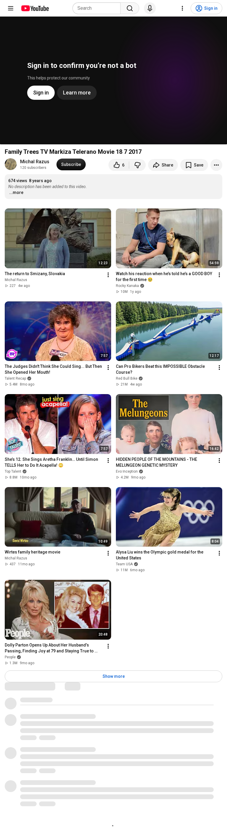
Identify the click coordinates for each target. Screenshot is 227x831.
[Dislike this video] (137, 165)
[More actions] (216, 165)
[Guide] (10, 8)
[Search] (129, 8)
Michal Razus (34, 161)
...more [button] (16, 192)
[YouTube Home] (35, 8)
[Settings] (182, 8)
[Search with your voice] (150, 8)
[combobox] (98, 8)
